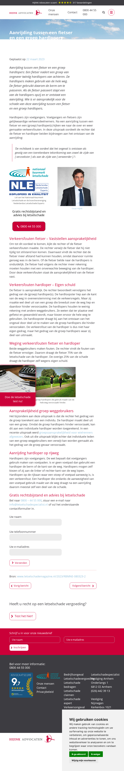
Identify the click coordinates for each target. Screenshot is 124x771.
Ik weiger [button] (95, 754)
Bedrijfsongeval (74, 674)
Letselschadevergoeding (79, 678)
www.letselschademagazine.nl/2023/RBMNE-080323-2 (51, 576)
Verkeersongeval (74, 707)
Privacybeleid (45, 692)
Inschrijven (20, 647)
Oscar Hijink (77, 208)
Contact (72, 12)
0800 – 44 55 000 (31, 500)
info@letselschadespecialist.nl (28, 504)
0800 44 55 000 (89, 12)
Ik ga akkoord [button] (79, 754)
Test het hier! (24, 616)
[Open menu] (111, 12)
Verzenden (21, 563)
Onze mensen (53, 12)
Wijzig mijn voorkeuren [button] (84, 760)
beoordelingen (62, 2)
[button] (29, 226)
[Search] (103, 12)
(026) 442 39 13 (100, 691)
